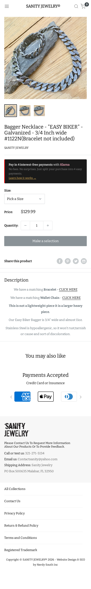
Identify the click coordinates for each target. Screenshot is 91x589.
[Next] (85, 58)
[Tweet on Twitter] (76, 261)
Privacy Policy (14, 513)
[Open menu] (6, 6)
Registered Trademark (20, 550)
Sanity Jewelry (16, 148)
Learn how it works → (22, 178)
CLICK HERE (68, 289)
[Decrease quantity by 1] (25, 225)
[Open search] (76, 6)
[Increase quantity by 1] (47, 225)
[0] (83, 6)
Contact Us (12, 501)
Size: (7, 190)
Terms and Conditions (20, 538)
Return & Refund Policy (21, 525)
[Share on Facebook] (60, 261)
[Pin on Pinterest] (68, 261)
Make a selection (45, 241)
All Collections (14, 489)
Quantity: (11, 225)
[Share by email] (84, 261)
